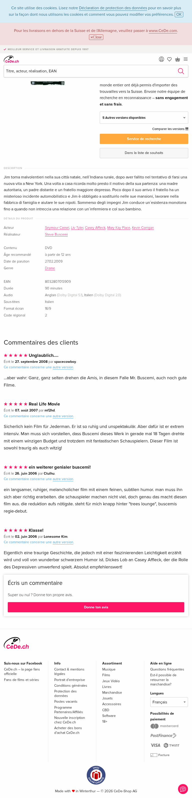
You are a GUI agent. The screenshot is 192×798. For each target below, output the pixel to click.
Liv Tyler (77, 228)
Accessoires (111, 704)
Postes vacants (66, 701)
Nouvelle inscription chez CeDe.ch (69, 720)
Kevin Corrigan (143, 228)
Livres (107, 687)
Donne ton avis (96, 607)
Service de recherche (144, 139)
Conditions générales (70, 685)
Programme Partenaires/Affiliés (68, 709)
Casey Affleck (95, 228)
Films (106, 675)
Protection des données (65, 693)
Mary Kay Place (118, 228)
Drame (50, 268)
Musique (109, 669)
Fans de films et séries (21, 680)
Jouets (107, 698)
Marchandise (112, 692)
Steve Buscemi (56, 234)
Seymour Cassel (57, 228)
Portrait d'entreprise (69, 680)
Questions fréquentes (167, 669)
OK (179, 14)
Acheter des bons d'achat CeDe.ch (68, 730)
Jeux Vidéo (111, 681)
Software (109, 716)
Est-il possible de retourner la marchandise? (163, 679)
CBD (105, 710)
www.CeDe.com (163, 30)
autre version (63, 367)
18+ (104, 721)
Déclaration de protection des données (113, 7)
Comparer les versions (168, 129)
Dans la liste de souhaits (144, 153)
